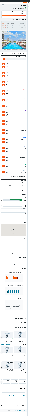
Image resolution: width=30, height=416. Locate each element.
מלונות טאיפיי (12, 410)
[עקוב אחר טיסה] (29, 11)
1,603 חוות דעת (21, 7)
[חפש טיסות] (29, 5)
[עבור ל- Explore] (29, 10)
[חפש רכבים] (29, 8)
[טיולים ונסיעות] (29, 14)
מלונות (22, 410)
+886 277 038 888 (23, 9)
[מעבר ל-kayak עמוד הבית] (25, 2)
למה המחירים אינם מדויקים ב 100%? (21, 406)
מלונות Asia (20, 410)
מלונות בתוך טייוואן (16, 410)
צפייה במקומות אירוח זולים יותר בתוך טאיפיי (6, 344)
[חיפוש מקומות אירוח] (29, 6)
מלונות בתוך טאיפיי (11, 395)
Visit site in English (12, 0)
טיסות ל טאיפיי (23, 395)
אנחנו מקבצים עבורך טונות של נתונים (21, 405)
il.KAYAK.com (25, 410)
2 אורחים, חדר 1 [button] (23, 13)
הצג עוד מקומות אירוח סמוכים (4, 329)
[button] (1, 1)
